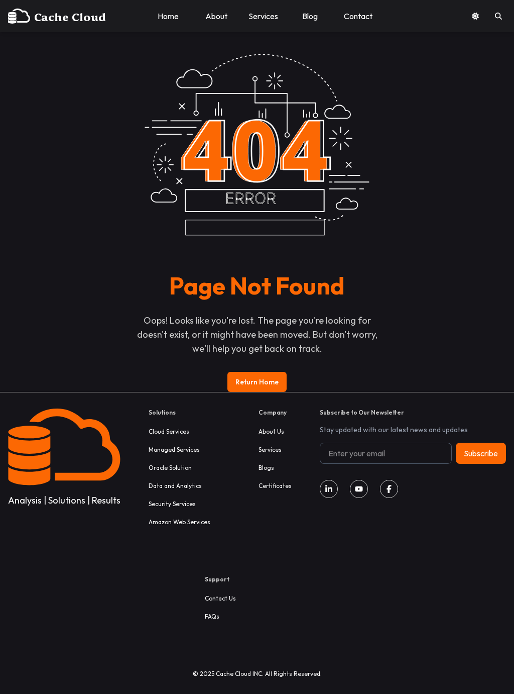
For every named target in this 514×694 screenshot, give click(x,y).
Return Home (257, 381)
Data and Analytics (175, 485)
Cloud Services (169, 431)
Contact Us (220, 598)
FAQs (212, 616)
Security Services (172, 504)
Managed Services (174, 449)
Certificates (275, 485)
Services (270, 449)
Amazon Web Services (179, 522)
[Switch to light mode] (475, 16)
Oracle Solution (170, 467)
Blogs (266, 467)
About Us (271, 431)
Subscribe (481, 453)
